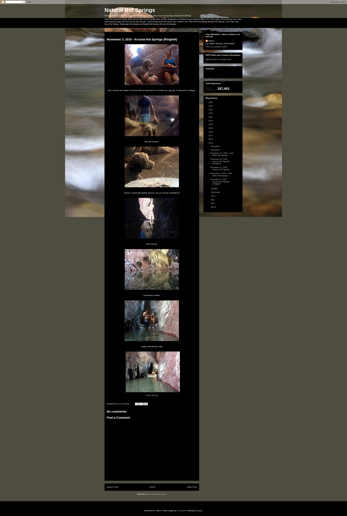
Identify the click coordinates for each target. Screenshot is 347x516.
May (213, 200)
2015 (211, 143)
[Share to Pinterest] (146, 404)
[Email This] (136, 404)
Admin (211, 41)
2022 (211, 117)
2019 (211, 128)
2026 (211, 102)
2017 (211, 135)
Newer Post (112, 487)
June (213, 196)
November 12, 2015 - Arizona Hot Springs (219, 168)
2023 (211, 113)
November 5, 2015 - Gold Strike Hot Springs (221, 174)
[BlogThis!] (138, 404)
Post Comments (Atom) (157, 494)
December (215, 146)
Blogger (199, 511)
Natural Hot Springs (130, 10)
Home (152, 487)
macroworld (181, 511)
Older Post (192, 487)
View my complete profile (216, 47)
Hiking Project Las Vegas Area (218, 59)
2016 (211, 139)
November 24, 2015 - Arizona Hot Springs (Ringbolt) (219, 161)
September (216, 192)
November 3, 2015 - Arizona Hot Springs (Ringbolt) (219, 181)
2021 (211, 121)
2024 (211, 109)
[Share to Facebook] (144, 404)
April (213, 203)
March (214, 207)
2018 (211, 132)
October (214, 188)
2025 (211, 106)
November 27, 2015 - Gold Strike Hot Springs (221, 154)
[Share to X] (141, 404)
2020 (211, 124)
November (215, 150)
